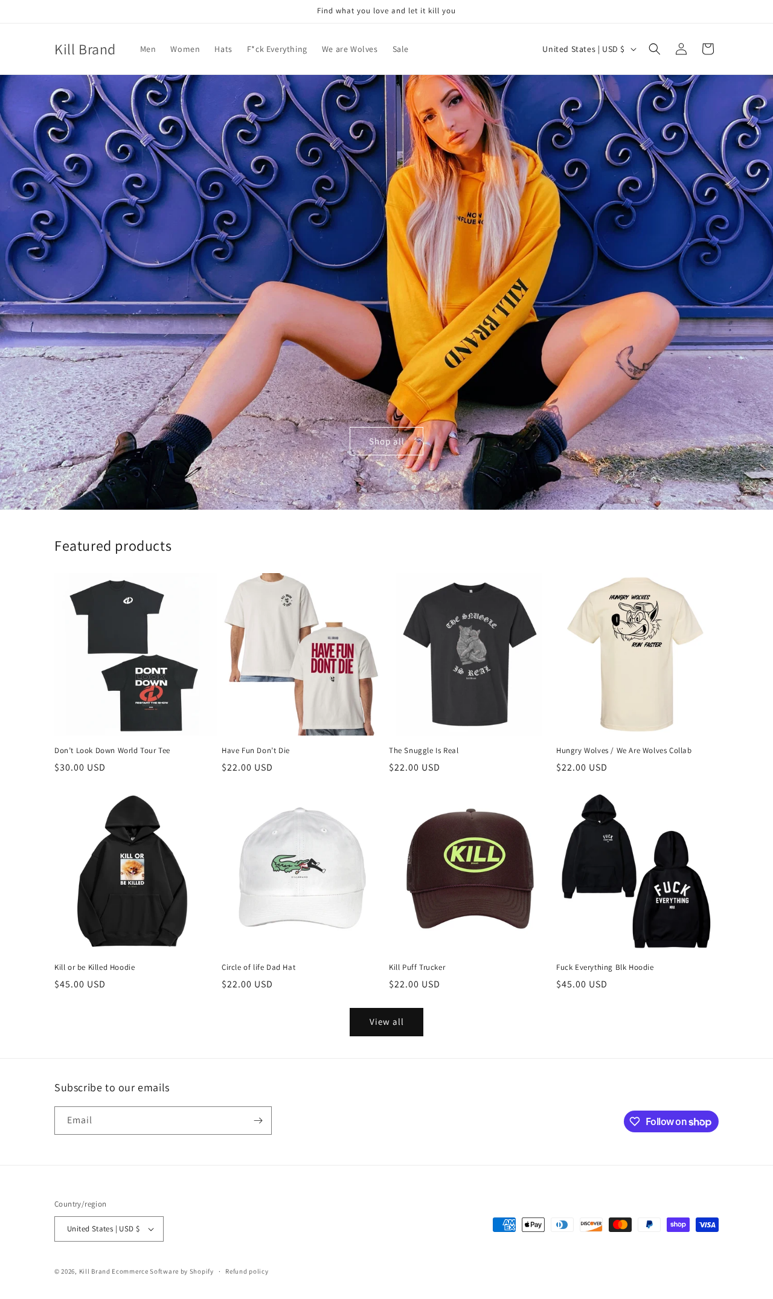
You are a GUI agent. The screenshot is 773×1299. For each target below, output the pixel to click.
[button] (654, 49)
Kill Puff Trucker (417, 967)
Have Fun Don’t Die (256, 750)
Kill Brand (95, 1271)
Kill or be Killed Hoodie (94, 967)
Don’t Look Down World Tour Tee (112, 750)
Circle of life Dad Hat (258, 967)
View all (387, 1021)
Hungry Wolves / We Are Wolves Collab (624, 750)
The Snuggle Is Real (423, 750)
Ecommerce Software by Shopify (162, 1271)
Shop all (387, 441)
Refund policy (246, 1271)
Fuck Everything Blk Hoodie (605, 967)
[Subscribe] (258, 1120)
